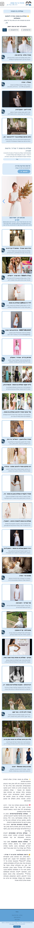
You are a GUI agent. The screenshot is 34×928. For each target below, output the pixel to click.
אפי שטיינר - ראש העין (23, 603)
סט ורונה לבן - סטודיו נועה (17, 218)
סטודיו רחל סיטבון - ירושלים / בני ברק (19, 439)
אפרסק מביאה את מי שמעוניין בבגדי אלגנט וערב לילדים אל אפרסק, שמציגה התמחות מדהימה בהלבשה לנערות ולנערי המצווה (19, 361)
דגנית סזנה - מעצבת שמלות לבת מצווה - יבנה (16, 685)
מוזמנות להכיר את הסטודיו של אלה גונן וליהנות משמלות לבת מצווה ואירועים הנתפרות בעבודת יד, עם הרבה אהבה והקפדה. (16, 743)
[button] (4, 201)
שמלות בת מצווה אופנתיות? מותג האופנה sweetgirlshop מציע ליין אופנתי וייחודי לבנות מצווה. (18, 334)
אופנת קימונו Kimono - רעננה (21, 767)
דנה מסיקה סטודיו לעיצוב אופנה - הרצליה (17, 466)
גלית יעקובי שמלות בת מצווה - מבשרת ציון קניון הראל (16, 385)
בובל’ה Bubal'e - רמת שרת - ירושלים (19, 276)
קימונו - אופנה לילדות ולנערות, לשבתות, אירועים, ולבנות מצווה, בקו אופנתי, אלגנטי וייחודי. (19, 770)
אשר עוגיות (17, 926)
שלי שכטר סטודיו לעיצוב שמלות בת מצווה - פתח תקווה (16, 412)
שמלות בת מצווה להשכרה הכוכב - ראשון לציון (16, 521)
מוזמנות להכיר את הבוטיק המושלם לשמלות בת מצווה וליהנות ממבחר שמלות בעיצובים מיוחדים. (18, 388)
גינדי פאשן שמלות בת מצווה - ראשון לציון (17, 548)
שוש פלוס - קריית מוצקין (23, 630)
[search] (4, 30)
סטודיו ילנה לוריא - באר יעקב (21, 712)
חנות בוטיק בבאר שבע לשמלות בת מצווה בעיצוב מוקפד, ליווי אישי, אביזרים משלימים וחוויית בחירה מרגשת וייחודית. (17, 661)
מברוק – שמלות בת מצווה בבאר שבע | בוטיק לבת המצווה (16, 657)
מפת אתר (17, 919)
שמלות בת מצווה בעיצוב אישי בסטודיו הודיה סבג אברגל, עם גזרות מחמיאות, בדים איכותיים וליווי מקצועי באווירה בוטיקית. (18, 252)
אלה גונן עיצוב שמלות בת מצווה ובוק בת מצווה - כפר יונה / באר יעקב (16, 739)
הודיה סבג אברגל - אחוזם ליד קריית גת (18, 248)
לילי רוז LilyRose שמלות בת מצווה (20, 303)
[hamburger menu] (2, 4)
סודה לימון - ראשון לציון (23, 110)
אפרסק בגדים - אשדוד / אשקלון (20, 357)
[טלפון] (3, 57)
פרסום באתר (17, 917)
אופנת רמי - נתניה (25, 576)
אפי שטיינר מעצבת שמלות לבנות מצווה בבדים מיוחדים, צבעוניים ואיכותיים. (18, 606)
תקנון (13, 924)
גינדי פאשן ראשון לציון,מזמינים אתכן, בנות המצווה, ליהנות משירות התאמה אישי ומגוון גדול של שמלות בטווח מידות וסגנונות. (18, 552)
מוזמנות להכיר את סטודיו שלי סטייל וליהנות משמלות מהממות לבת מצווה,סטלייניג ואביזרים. (16, 415)
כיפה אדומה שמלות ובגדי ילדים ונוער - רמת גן (16, 137)
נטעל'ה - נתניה (26, 82)
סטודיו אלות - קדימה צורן (23, 55)
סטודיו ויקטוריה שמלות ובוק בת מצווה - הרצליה (16, 494)
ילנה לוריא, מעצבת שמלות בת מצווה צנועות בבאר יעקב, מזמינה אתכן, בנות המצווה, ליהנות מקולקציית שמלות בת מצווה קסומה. (18, 715)
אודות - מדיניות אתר (17, 915)
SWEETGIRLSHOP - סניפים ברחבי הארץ (18, 330)
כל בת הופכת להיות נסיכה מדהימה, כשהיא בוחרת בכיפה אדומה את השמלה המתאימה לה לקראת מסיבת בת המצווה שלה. (17, 140)
